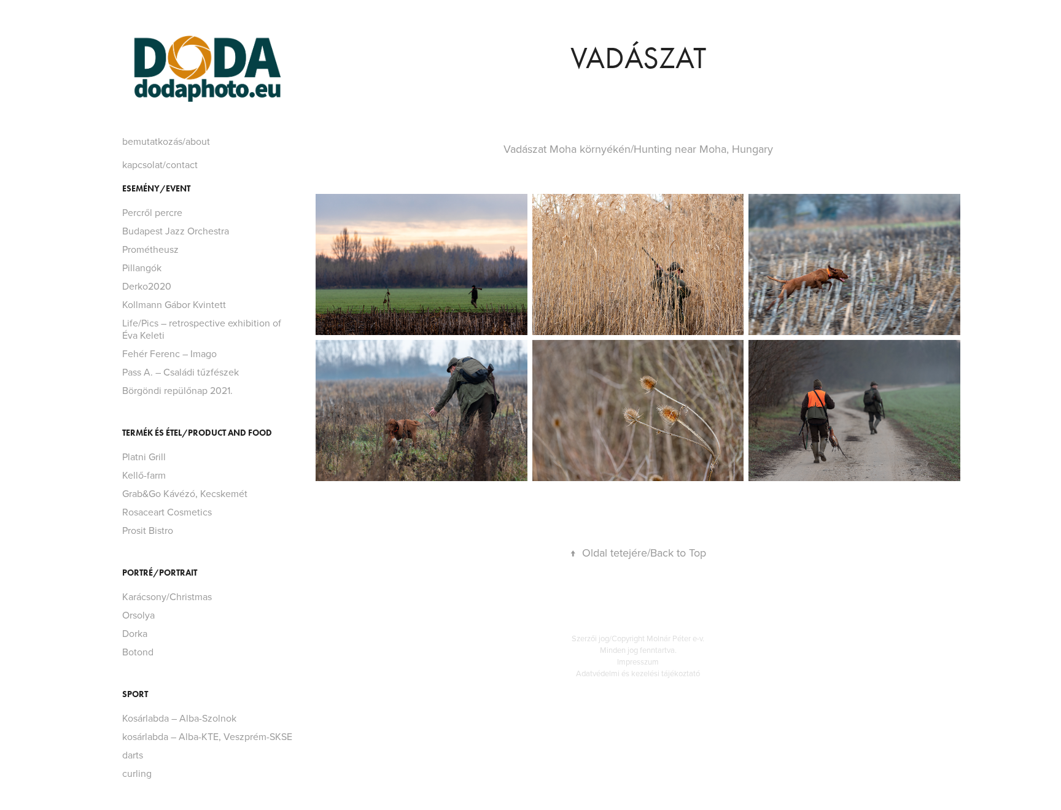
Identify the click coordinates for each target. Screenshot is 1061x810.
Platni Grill (144, 456)
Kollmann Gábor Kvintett (174, 304)
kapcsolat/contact (160, 164)
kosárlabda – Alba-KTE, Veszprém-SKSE (207, 736)
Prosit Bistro (147, 530)
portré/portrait (159, 573)
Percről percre (152, 212)
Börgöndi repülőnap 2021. (177, 390)
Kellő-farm (144, 475)
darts (132, 755)
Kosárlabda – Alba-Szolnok (179, 718)
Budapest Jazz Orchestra (175, 230)
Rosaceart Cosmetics (167, 512)
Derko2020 (146, 286)
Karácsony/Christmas (167, 596)
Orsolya (138, 615)
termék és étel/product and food (197, 433)
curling (137, 773)
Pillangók (141, 267)
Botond (138, 651)
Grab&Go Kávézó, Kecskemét (184, 493)
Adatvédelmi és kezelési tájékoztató (638, 673)
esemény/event (156, 188)
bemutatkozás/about (166, 141)
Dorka (134, 633)
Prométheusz (150, 249)
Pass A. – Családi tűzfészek (180, 372)
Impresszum (638, 661)
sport (135, 694)
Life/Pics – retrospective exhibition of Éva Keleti (201, 329)
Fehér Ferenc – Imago (169, 353)
